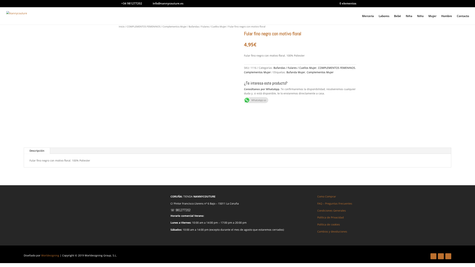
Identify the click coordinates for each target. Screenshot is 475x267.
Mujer (432, 16)
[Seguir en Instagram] (448, 256)
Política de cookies (328, 224)
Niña (409, 16)
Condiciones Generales (331, 210)
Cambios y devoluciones (332, 231)
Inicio (122, 26)
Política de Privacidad (330, 217)
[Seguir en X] (441, 256)
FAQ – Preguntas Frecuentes (334, 203)
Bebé (397, 16)
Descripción (37, 150)
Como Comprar (326, 196)
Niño (420, 16)
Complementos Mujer (175, 26)
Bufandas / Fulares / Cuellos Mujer (207, 26)
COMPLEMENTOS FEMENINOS (143, 26)
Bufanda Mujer (295, 72)
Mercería (368, 16)
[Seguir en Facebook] (433, 256)
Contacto (463, 16)
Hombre (446, 16)
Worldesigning (50, 255)
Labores (384, 16)
